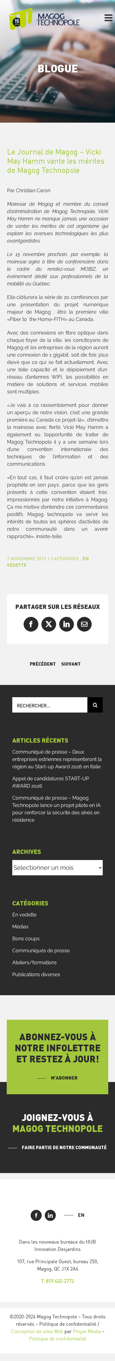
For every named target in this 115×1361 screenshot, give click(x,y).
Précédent (43, 664)
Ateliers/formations (34, 962)
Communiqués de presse (41, 951)
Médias (20, 927)
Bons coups (26, 939)
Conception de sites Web (37, 1331)
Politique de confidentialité (57, 1339)
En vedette (24, 915)
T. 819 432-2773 (57, 1281)
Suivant (71, 664)
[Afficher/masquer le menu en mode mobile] (109, 17)
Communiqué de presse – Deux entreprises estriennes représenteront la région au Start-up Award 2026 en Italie (57, 759)
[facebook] (36, 1215)
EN (81, 1215)
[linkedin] (50, 1215)
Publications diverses (36, 974)
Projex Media (87, 1331)
